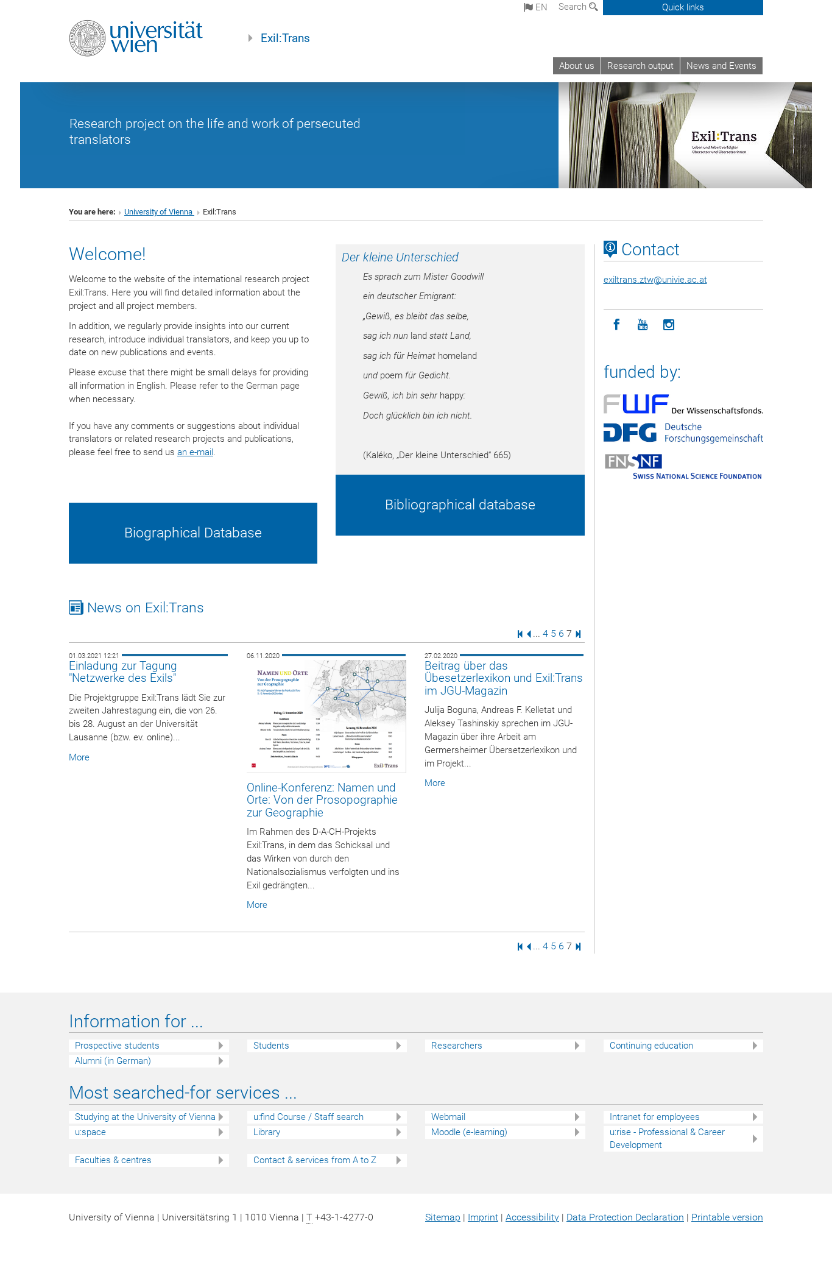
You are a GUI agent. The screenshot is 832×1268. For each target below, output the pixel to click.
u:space (90, 1132)
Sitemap (442, 1217)
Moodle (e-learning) (469, 1132)
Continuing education (651, 1045)
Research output (640, 65)
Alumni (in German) (113, 1060)
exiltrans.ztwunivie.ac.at (655, 279)
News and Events (721, 65)
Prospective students (117, 1045)
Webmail (448, 1116)
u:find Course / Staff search (308, 1116)
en (540, 7)
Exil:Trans (285, 38)
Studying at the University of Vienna (145, 1116)
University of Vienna (159, 211)
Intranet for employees (655, 1116)
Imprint (483, 1217)
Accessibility (532, 1217)
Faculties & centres (113, 1160)
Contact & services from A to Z (314, 1160)
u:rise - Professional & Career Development (667, 1138)
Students (271, 1045)
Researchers (456, 1045)
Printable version (727, 1217)
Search (574, 6)
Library (266, 1132)
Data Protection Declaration (625, 1217)
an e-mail (195, 452)
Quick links (683, 7)
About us (576, 65)
